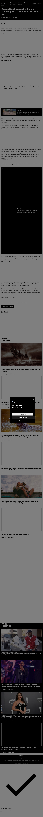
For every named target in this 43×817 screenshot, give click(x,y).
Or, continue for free (22, 420)
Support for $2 (23, 414)
